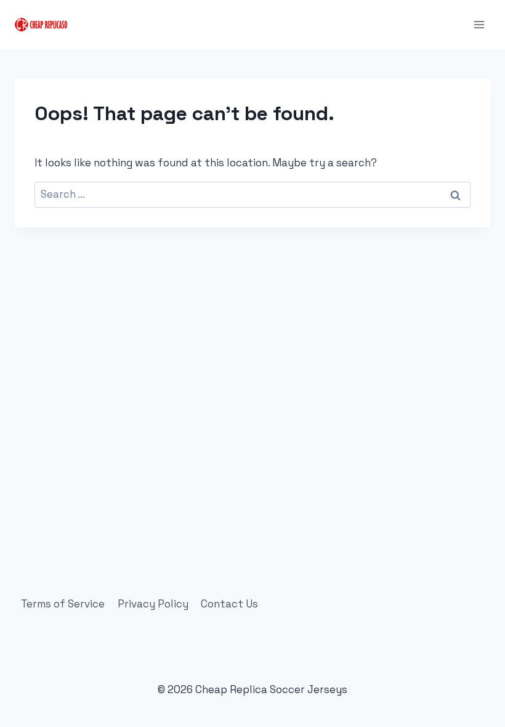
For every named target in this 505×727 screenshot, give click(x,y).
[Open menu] (478, 24)
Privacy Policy (153, 604)
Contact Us (229, 604)
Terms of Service (63, 604)
